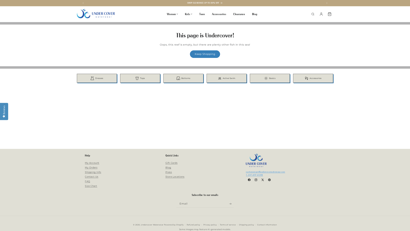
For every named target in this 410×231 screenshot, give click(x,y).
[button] (329, 14)
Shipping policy (246, 225)
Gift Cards (171, 162)
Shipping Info (93, 172)
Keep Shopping (205, 54)
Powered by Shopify (174, 225)
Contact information (267, 225)
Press (168, 172)
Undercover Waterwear (152, 225)
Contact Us (91, 176)
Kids (187, 14)
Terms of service (228, 225)
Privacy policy (210, 225)
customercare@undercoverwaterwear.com (265, 171)
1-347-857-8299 (254, 175)
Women (171, 14)
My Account (92, 162)
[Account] (321, 14)
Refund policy (193, 225)
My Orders (91, 167)
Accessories (219, 14)
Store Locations (174, 176)
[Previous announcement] (83, 3)
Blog (254, 14)
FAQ (87, 181)
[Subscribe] (230, 204)
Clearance (239, 14)
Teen (202, 14)
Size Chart (91, 185)
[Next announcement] (326, 3)
